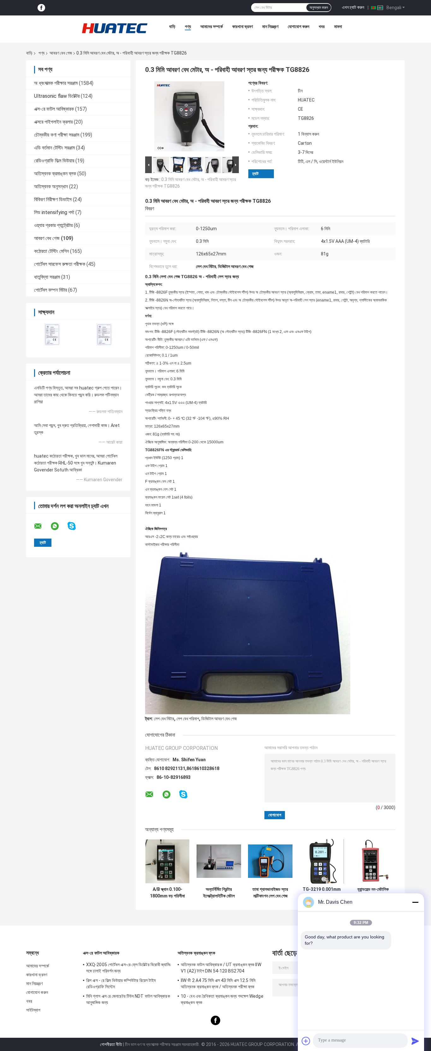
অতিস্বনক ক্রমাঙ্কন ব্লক (55, 174)
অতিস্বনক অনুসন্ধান (51, 187)
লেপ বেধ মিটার (164, 718)
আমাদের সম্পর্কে (211, 26)
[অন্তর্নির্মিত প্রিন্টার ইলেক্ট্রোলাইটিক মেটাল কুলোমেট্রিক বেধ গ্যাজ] (219, 861)
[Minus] (415, 902)
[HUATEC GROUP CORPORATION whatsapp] (59, 526)
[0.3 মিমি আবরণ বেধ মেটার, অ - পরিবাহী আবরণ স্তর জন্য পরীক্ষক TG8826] (189, 117)
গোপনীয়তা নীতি (111, 1044)
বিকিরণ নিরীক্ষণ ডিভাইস (53, 199)
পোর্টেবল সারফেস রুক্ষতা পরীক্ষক (59, 264)
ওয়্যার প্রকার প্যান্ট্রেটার (53, 225)
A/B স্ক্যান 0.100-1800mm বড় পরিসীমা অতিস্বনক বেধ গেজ (167, 893)
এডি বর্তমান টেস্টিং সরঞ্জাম (54, 148)
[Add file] (306, 1041)
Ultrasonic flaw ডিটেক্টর (57, 96)
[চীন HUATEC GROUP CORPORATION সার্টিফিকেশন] (52, 334)
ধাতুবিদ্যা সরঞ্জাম (47, 277)
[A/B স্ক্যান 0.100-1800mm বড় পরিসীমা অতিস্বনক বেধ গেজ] (167, 861)
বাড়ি (172, 26)
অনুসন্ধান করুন (319, 7)
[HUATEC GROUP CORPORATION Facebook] (41, 8)
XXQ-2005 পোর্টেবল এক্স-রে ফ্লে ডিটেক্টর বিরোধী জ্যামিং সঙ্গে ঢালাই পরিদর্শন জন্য (128, 967)
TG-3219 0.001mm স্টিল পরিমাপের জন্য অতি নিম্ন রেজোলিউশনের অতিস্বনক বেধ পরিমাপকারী (322, 893)
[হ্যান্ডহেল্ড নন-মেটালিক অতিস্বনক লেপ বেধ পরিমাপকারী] (373, 861)
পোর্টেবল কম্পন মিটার (50, 290)
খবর (322, 26)
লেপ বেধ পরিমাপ (187, 718)
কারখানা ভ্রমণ (242, 26)
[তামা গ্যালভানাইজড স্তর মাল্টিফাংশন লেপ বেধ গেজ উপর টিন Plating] (270, 861)
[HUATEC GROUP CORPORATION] (114, 28)
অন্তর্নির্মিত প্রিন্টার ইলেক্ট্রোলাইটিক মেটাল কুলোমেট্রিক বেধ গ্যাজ (219, 893)
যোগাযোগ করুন (298, 26)
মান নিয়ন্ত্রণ (270, 26)
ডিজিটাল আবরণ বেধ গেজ (219, 718)
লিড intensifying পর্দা (54, 212)
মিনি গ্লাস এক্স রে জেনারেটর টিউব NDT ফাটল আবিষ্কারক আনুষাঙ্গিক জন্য (128, 999)
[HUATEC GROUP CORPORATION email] (42, 526)
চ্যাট (255, 173)
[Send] (415, 1041)
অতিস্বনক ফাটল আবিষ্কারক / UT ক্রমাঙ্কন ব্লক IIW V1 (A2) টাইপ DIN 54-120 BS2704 (221, 967)
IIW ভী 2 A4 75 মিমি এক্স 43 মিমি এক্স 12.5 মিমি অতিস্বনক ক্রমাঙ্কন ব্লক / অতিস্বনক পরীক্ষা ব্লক (218, 983)
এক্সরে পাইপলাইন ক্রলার (53, 122)
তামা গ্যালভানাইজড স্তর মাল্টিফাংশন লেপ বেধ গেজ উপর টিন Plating (270, 893)
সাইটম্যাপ (33, 1010)
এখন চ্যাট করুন (353, 7)
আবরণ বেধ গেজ (61, 52)
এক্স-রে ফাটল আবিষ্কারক (54, 109)
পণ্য (188, 26)
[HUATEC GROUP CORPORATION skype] (76, 526)
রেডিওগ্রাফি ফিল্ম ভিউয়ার (54, 161)
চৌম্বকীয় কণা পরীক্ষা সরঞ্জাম (56, 135)
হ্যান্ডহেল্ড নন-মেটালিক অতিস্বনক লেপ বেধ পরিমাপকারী (373, 893)
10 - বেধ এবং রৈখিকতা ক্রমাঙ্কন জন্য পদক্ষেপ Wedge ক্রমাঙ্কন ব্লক (222, 999)
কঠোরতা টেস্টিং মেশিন (51, 251)
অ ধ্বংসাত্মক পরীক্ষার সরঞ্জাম (56, 83)
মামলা (338, 26)
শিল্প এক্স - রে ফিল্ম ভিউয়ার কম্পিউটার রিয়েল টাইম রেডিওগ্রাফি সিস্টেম (121, 983)
